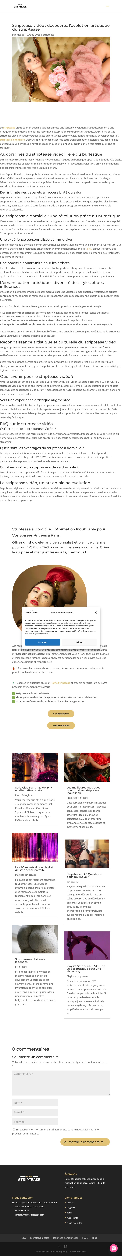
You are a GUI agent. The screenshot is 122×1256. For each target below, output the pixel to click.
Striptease (48, 34)
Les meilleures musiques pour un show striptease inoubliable (83, 790)
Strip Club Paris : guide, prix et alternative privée (33, 789)
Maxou (21, 34)
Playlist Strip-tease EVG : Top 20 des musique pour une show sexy (86, 968)
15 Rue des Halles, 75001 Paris (28, 1206)
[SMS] (114, 1248)
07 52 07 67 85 (21, 1210)
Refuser (79, 642)
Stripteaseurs (61, 713)
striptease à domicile (12, 139)
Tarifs (69, 1212)
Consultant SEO (78, 1251)
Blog (94, 1237)
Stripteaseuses (61, 725)
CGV (24, 1237)
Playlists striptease (25, 874)
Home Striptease (60, 683)
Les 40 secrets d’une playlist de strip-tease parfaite (34, 869)
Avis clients (72, 1217)
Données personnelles (65, 1237)
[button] (95, 612)
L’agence (71, 1207)
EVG (89, 248)
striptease (9, 127)
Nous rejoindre (74, 1222)
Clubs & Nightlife (24, 795)
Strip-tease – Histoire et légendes (30, 961)
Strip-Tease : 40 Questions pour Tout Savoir (84, 875)
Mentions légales (39, 1237)
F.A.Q (85, 1237)
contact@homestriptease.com (29, 1214)
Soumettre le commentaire (83, 1142)
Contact (70, 1202)
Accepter (42, 642)
